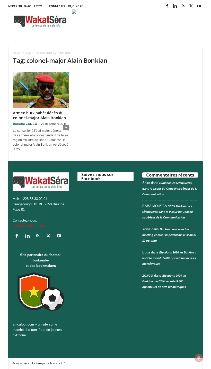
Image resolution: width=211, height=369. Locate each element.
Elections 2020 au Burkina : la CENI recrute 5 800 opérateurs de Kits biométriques (169, 258)
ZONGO (147, 275)
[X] (191, 6)
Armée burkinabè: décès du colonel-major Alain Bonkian (39, 115)
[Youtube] (199, 6)
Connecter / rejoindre (66, 6)
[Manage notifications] (199, 358)
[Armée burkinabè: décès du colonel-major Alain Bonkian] (41, 90)
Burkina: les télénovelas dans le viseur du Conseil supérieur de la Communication (169, 188)
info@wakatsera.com (28, 226)
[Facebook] (167, 6)
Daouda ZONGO (25, 124)
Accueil (17, 53)
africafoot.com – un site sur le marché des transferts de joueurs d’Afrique (37, 329)
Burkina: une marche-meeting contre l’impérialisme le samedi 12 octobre (169, 235)
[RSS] (183, 6)
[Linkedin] (175, 6)
